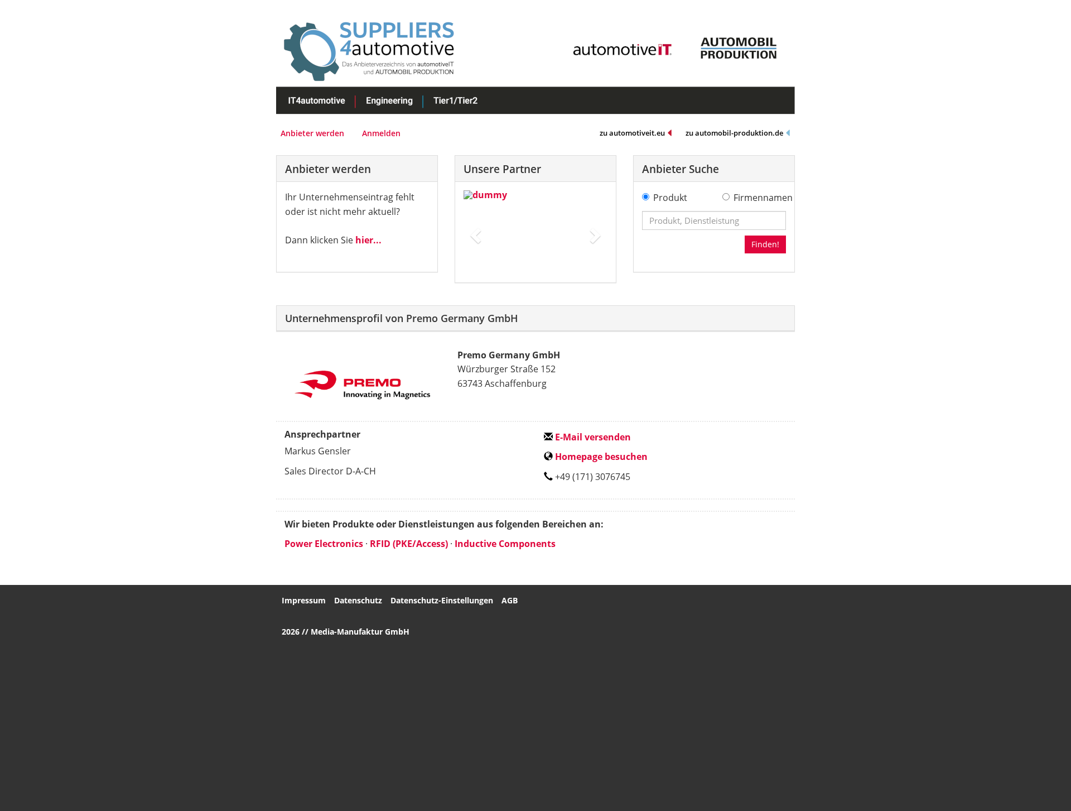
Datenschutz (358, 600)
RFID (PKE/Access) (409, 544)
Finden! (765, 244)
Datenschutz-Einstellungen (441, 600)
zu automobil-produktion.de (734, 133)
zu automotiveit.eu (632, 133)
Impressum (304, 600)
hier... (368, 240)
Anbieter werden (312, 133)
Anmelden (381, 133)
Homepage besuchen (600, 456)
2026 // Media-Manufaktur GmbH (345, 631)
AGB (509, 600)
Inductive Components (505, 544)
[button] (474, 232)
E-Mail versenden (592, 437)
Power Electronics (323, 544)
